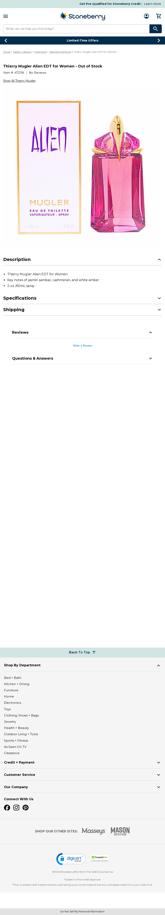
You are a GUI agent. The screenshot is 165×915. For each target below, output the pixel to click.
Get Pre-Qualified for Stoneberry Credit (110, 4)
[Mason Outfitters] (120, 831)
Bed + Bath (12, 678)
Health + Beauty (22, 51)
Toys (7, 709)
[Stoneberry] (82, 16)
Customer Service (19, 775)
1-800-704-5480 (88, 871)
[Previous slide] (6, 40)
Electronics (12, 703)
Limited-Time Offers (82, 40)
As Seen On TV (15, 747)
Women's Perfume (60, 51)
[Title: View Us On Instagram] (16, 808)
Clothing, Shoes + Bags (21, 715)
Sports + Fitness (16, 740)
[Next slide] (159, 40)
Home (6, 51)
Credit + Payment (19, 762)
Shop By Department (22, 665)
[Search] (156, 28)
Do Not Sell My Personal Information (82, 911)
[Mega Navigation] (5, 16)
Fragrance (40, 51)
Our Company (16, 787)
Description (17, 259)
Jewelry (10, 722)
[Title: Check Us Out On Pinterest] (26, 808)
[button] (71, 859)
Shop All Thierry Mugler (19, 81)
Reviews (20, 332)
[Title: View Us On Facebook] (7, 808)
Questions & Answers (32, 358)
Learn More (152, 4)
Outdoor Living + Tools (21, 734)
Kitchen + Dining (16, 684)
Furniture (11, 690)
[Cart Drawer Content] (159, 16)
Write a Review (82, 345)
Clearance (12, 753)
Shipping (14, 309)
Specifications (19, 298)
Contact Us (106, 871)
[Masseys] (94, 831)
